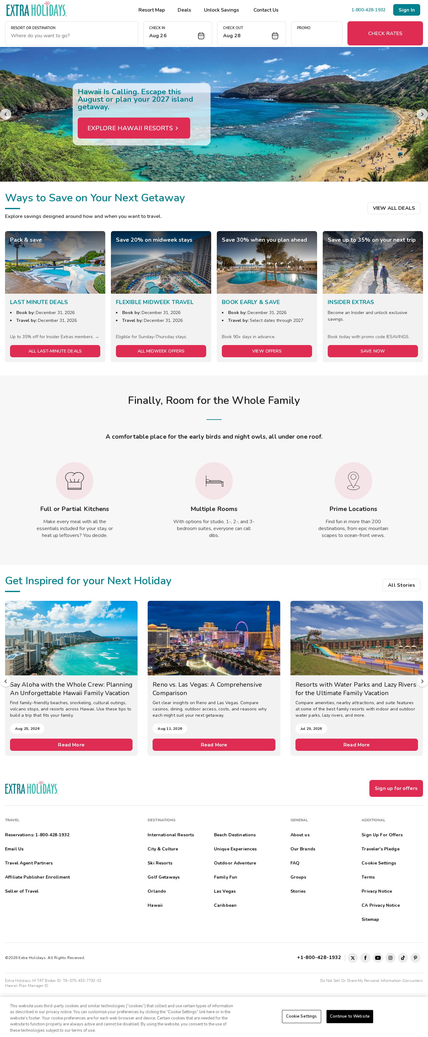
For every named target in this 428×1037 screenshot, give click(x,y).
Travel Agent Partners (29, 863)
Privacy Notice (377, 891)
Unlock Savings (221, 10)
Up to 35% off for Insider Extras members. (52, 337)
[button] (177, 33)
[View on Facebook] (365, 958)
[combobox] (71, 36)
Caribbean (225, 905)
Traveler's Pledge (380, 849)
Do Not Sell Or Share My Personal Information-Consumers (371, 980)
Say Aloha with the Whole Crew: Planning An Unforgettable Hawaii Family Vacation (71, 688)
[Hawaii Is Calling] (214, 114)
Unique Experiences (235, 849)
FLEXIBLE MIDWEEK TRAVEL (155, 302)
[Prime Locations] (353, 481)
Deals (184, 10)
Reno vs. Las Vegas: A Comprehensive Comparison (207, 688)
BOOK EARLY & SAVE (251, 302)
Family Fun (225, 877)
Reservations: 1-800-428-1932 (37, 835)
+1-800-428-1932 (320, 957)
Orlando (157, 891)
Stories (298, 891)
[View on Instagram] (390, 958)
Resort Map (151, 10)
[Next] (422, 114)
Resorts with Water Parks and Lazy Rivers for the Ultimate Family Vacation (355, 688)
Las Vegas (225, 891)
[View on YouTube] (378, 958)
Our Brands (302, 849)
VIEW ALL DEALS (394, 208)
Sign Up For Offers (382, 835)
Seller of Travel (22, 891)
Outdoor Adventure (235, 863)
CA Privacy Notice (380, 905)
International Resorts (171, 835)
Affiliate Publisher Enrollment (37, 877)
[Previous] (5, 114)
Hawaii (155, 905)
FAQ (295, 863)
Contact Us (266, 10)
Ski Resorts (160, 863)
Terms (368, 877)
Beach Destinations (235, 835)
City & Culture (163, 849)
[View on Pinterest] (415, 958)
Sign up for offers (396, 788)
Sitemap (370, 919)
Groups (298, 877)
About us (300, 835)
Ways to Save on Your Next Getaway (95, 198)
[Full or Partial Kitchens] (74, 481)
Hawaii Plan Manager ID (26, 985)
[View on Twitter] (353, 958)
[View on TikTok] (403, 958)
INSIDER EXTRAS (351, 302)
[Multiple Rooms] (214, 481)
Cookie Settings (301, 1016)
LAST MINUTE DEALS (39, 302)
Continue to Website (350, 1016)
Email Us (14, 849)
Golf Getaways (164, 877)
